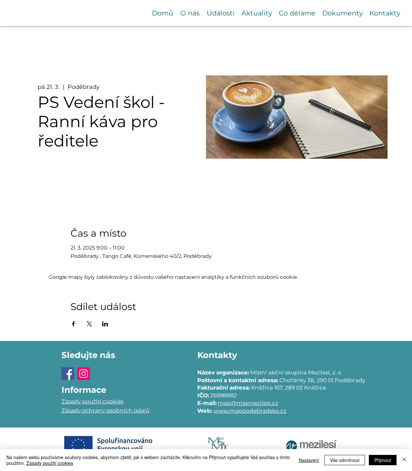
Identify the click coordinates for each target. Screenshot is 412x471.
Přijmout (382, 460)
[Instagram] (83, 373)
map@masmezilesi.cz (248, 403)
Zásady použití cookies (49, 463)
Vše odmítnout (345, 460)
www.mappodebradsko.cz (250, 411)
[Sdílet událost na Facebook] (73, 323)
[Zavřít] (404, 460)
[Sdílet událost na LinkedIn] (105, 323)
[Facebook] (67, 373)
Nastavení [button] (309, 460)
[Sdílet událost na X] (89, 323)
